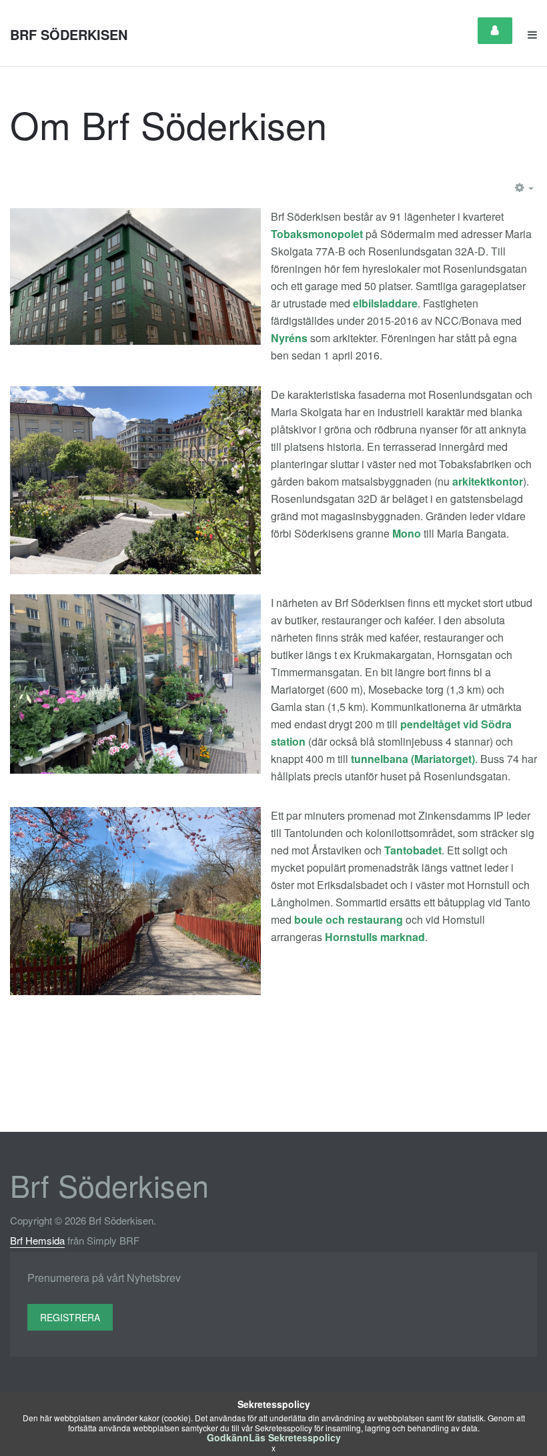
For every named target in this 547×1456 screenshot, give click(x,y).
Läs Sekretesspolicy (295, 1437)
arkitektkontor (487, 481)
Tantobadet (413, 850)
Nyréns (289, 337)
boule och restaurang (348, 919)
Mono (406, 533)
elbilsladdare (385, 303)
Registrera (70, 1317)
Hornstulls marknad (375, 936)
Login (495, 30)
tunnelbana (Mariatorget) (413, 758)
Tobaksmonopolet (317, 233)
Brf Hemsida (37, 1240)
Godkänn (228, 1437)
